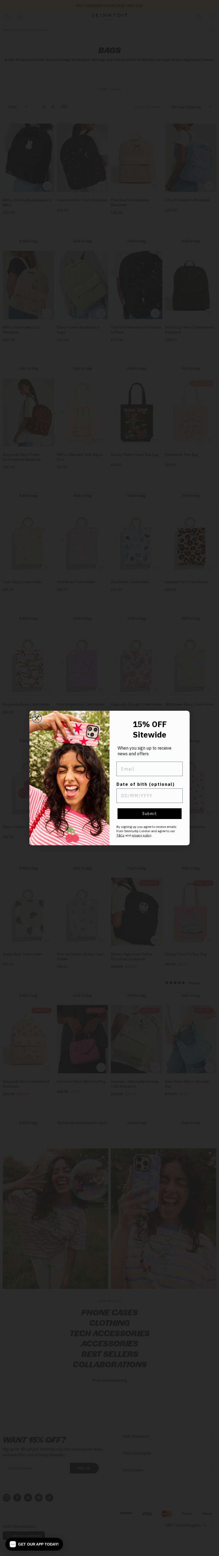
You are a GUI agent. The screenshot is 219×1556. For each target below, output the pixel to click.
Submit (149, 813)
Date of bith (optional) (145, 784)
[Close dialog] (37, 718)
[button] (34, 1544)
